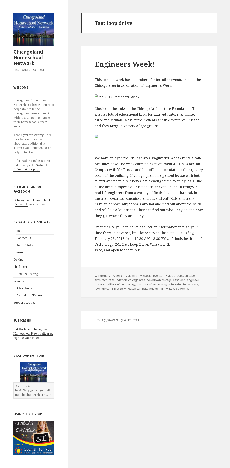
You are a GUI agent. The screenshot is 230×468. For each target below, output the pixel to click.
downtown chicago (159, 280)
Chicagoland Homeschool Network (28, 57)
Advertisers (24, 288)
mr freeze (116, 289)
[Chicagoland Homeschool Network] (33, 372)
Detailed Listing (27, 274)
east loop (179, 280)
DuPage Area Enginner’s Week (154, 158)
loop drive (101, 289)
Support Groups (24, 303)
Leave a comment (180, 289)
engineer (193, 280)
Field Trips (20, 267)
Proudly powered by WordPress (117, 320)
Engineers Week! (125, 64)
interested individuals (183, 284)
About (17, 231)
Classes (18, 252)
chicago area (136, 280)
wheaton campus (135, 289)
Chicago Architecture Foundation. (164, 108)
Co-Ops (18, 259)
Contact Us (23, 238)
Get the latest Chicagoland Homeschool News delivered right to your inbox (33, 333)
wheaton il (156, 289)
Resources (20, 281)
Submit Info (24, 245)
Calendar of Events (29, 295)
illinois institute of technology (115, 284)
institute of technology (152, 284)
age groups (175, 276)
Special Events (152, 276)
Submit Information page (30, 167)
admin (132, 276)
